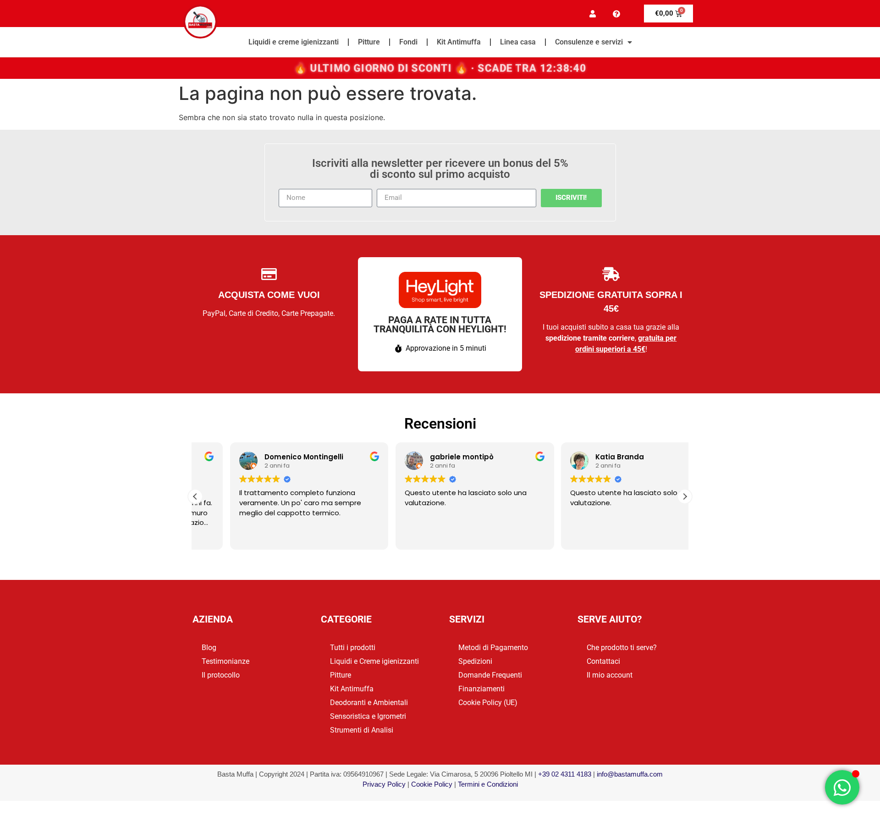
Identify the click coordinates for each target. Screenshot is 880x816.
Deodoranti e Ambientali (369, 702)
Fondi (408, 42)
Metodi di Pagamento (493, 647)
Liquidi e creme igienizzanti (293, 42)
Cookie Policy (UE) (487, 702)
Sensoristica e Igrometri (368, 716)
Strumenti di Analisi (361, 730)
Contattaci (603, 661)
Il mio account (609, 675)
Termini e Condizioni (488, 784)
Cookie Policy (431, 784)
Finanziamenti (481, 688)
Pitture (369, 42)
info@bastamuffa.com (630, 774)
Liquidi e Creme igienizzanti (374, 661)
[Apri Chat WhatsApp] (842, 787)
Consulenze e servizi (589, 42)
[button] (685, 496)
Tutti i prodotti (352, 647)
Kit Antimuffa (459, 42)
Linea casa (518, 42)
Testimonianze (225, 661)
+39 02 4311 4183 (564, 774)
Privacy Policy (384, 784)
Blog (209, 647)
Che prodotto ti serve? (622, 647)
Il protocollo (221, 675)
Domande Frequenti (490, 675)
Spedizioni (475, 661)
